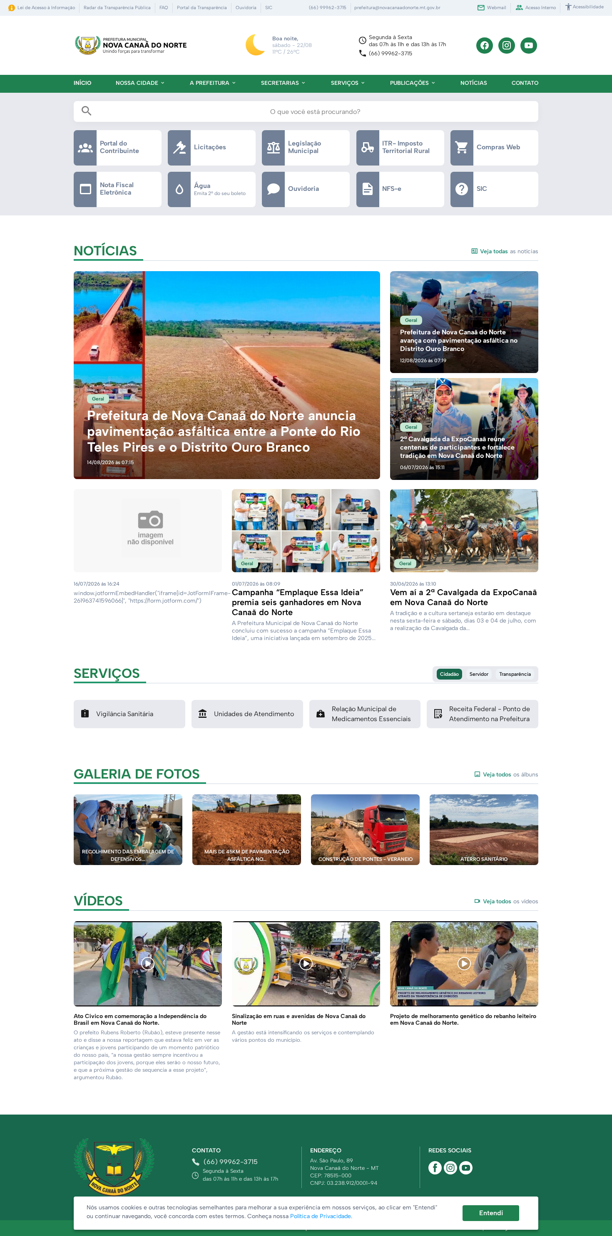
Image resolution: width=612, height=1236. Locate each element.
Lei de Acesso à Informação (46, 7)
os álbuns (510, 774)
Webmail (496, 7)
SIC (268, 7)
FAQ (163, 7)
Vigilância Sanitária (124, 714)
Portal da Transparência (202, 7)
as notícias (509, 251)
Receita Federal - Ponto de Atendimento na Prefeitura (489, 714)
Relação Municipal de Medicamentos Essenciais (371, 714)
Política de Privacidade (320, 1216)
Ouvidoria (246, 7)
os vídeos (510, 901)
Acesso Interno (540, 7)
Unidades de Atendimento (254, 714)
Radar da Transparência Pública (117, 7)
